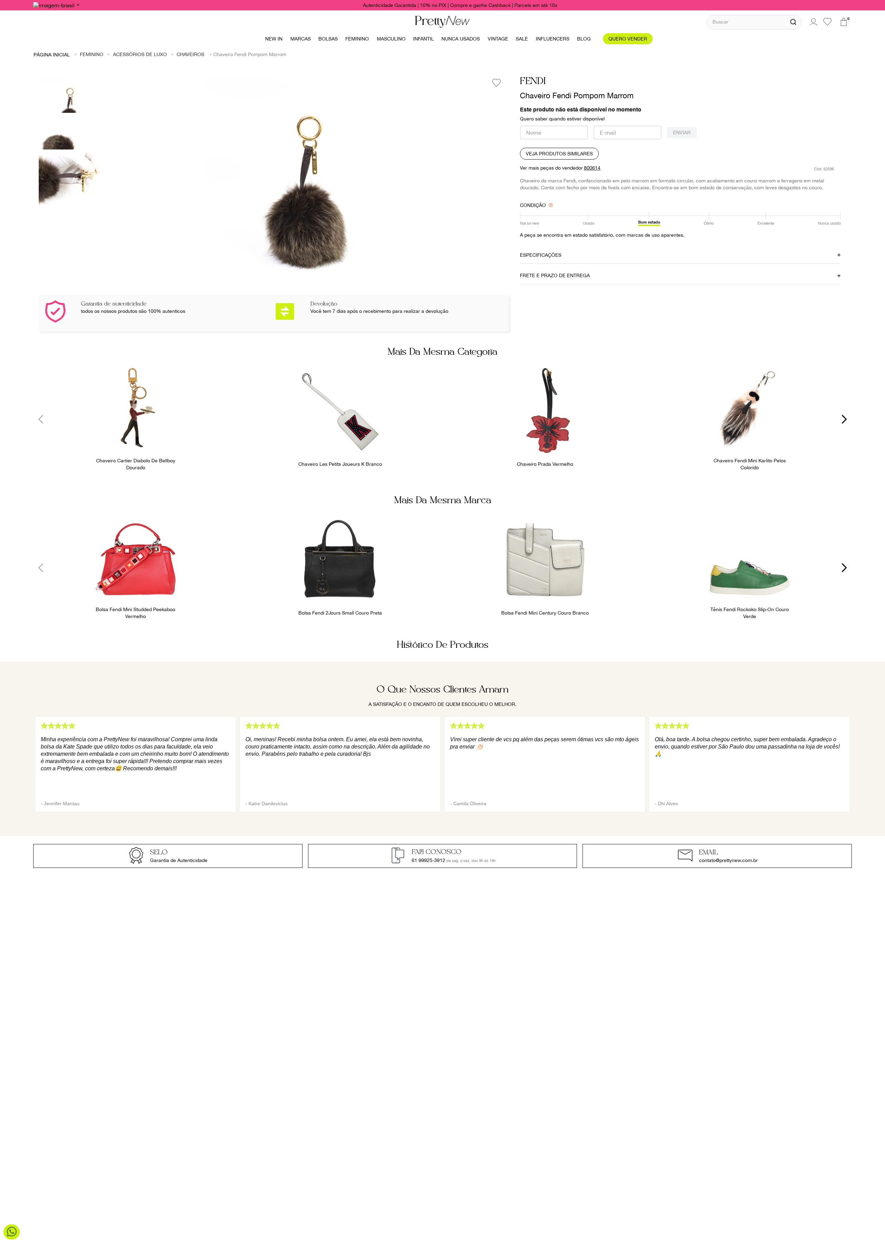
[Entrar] (812, 22)
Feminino (91, 54)
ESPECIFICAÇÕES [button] (540, 255)
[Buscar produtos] (793, 22)
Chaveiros (190, 54)
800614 (592, 168)
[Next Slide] (844, 419)
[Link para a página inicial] (52, 54)
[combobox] (754, 22)
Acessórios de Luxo (140, 54)
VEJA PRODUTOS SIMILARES (559, 153)
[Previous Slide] (41, 419)
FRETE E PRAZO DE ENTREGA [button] (555, 275)
